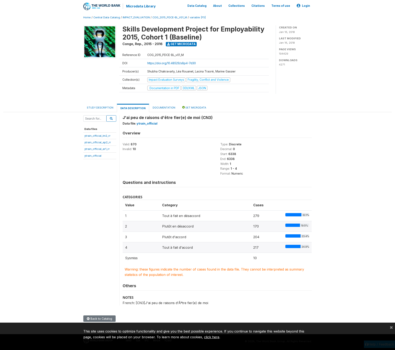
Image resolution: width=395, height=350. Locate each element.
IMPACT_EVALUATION (136, 17)
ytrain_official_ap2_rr (97, 142)
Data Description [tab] (133, 108)
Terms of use (280, 5)
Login (306, 5)
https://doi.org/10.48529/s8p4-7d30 (171, 63)
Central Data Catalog (106, 17)
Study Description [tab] (100, 107)
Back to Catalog (101, 318)
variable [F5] (198, 17)
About (217, 5)
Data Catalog (197, 5)
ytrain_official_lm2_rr (97, 135)
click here (211, 337)
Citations (258, 5)
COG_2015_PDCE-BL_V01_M (169, 17)
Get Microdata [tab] (195, 107)
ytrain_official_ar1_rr (97, 148)
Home (87, 17)
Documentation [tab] (164, 107)
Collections (236, 5)
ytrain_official (92, 155)
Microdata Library (141, 6)
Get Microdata (183, 44)
